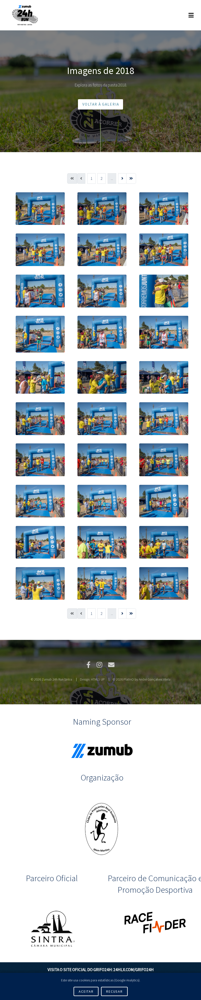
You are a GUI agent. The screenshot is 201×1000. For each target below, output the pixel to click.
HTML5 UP (98, 679)
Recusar (114, 991)
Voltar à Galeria (100, 104)
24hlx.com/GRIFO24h (133, 969)
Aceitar (86, 991)
